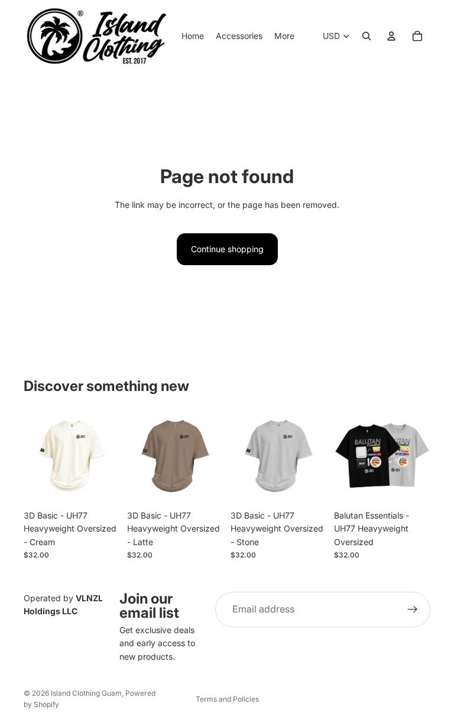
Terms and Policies (227, 699)
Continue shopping (227, 249)
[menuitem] (284, 36)
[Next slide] (417, 456)
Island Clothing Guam (86, 693)
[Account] (391, 36)
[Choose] (101, 486)
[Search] (367, 36)
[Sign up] (412, 609)
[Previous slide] (347, 456)
